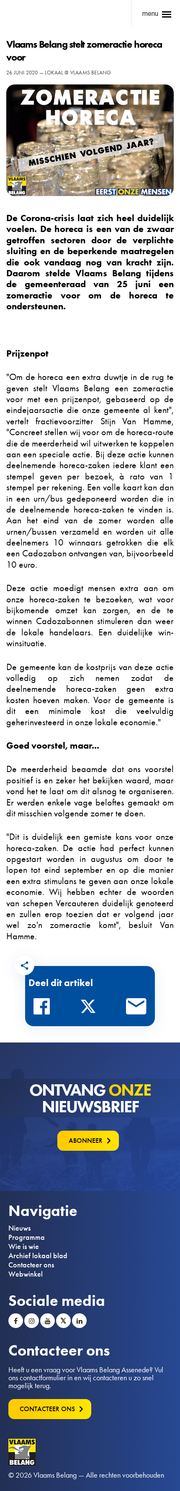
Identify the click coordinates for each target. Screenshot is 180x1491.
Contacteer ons (31, 1264)
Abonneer (86, 1140)
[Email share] (136, 1008)
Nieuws (19, 1228)
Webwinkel (25, 1274)
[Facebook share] (43, 1008)
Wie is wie (23, 1246)
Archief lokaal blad (37, 1255)
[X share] (90, 1008)
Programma (26, 1237)
